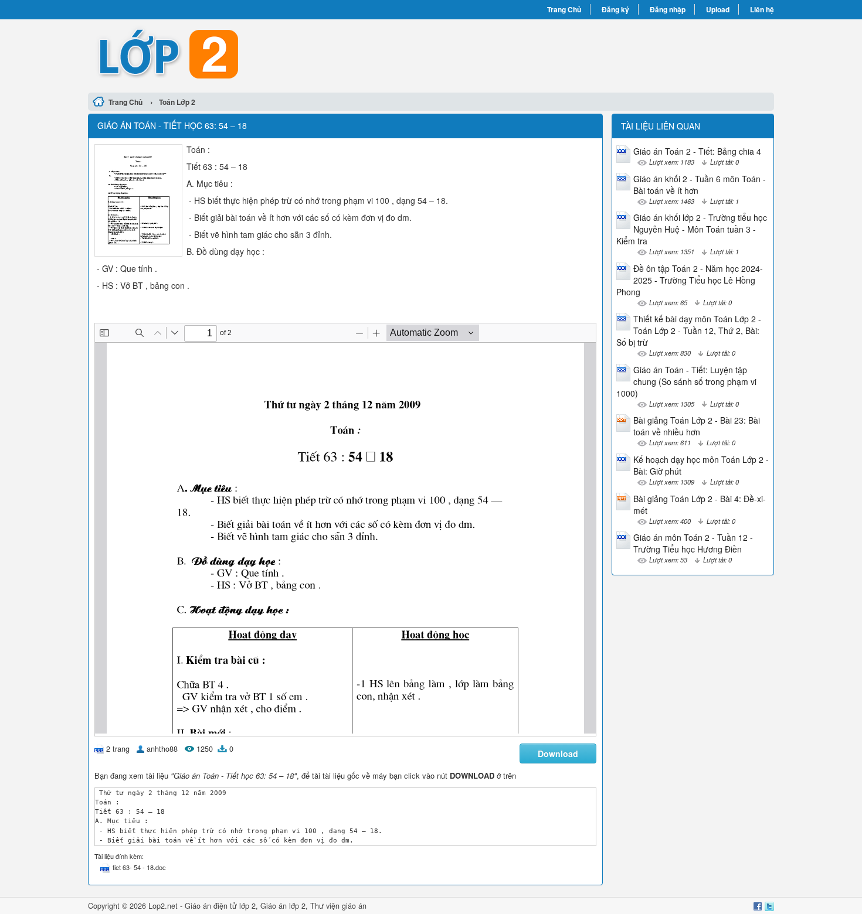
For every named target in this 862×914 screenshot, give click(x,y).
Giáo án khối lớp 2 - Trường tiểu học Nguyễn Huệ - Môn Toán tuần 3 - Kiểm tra (691, 229)
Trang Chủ (564, 9)
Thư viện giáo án (338, 906)
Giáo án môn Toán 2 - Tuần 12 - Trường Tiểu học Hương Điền (693, 543)
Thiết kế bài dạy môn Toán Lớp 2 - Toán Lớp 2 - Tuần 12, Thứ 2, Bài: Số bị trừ (688, 330)
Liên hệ (762, 9)
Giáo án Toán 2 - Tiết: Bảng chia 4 (697, 151)
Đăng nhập (667, 9)
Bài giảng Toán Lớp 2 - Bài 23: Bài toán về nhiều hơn (696, 426)
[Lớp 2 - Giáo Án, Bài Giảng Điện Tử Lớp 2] (259, 54)
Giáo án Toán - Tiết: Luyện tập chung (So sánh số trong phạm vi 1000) (686, 381)
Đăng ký (615, 9)
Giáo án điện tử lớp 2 (220, 906)
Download (558, 753)
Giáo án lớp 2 (283, 906)
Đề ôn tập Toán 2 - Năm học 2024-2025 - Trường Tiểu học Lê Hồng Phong (689, 280)
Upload (717, 9)
